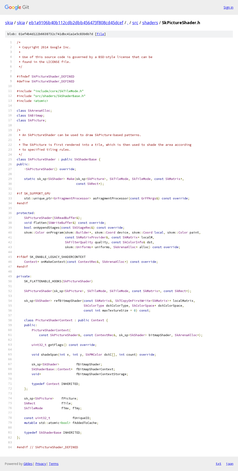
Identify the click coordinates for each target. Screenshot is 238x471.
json (229, 463)
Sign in (228, 7)
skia (9, 22)
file (100, 34)
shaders (150, 22)
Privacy (40, 463)
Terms (54, 463)
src (135, 22)
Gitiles (28, 463)
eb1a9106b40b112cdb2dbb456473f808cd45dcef (76, 22)
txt (218, 463)
